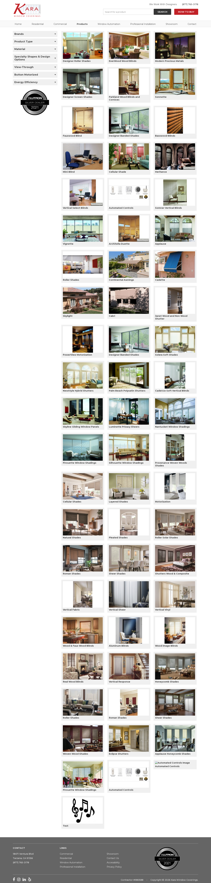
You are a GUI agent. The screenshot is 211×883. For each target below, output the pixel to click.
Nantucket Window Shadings (172, 426)
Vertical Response (119, 681)
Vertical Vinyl (162, 609)
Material (19, 49)
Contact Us (113, 858)
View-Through (24, 67)
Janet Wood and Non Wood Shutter (171, 317)
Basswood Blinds (165, 135)
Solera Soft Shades (166, 354)
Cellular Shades (72, 501)
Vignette (68, 243)
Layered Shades (118, 501)
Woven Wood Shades (75, 753)
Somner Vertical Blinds (168, 208)
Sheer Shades (117, 573)
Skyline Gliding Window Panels (81, 426)
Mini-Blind (69, 171)
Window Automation (109, 24)
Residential (38, 24)
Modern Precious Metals (169, 61)
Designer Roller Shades (77, 61)
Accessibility (113, 862)
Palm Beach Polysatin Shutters (127, 390)
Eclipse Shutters (118, 753)
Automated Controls (121, 208)
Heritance (161, 171)
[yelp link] (30, 880)
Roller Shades (71, 280)
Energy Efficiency (26, 82)
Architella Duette (119, 243)
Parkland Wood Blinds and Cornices (124, 98)
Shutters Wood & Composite (172, 573)
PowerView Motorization (77, 354)
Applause (160, 243)
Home (18, 24)
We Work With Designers (163, 4)
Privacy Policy (114, 866)
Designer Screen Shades (77, 97)
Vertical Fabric (71, 609)
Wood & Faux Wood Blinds (78, 645)
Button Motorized (26, 74)
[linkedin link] (25, 880)
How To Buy (186, 11)
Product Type (23, 41)
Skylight (67, 316)
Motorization (162, 501)
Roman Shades (71, 573)
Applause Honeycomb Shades (172, 753)
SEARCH (162, 11)
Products (82, 24)
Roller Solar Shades (166, 537)
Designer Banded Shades (124, 135)
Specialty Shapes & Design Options (32, 58)
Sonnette (161, 97)
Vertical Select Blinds (75, 208)
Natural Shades (72, 537)
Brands (19, 34)
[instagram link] (20, 880)
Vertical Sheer (117, 609)
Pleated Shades (118, 537)
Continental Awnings (121, 280)
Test (65, 825)
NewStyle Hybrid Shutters (78, 390)
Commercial (60, 24)
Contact (192, 24)
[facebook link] (15, 880)
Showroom (172, 24)
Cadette (160, 280)
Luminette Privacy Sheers (124, 426)
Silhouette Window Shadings (126, 462)
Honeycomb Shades (167, 681)
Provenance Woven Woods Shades (171, 464)
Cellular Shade (117, 171)
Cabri (112, 316)
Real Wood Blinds (73, 681)
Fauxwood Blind (72, 135)
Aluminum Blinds (119, 645)
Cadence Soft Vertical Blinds (172, 390)
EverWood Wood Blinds (122, 61)
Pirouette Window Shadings (79, 462)
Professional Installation (143, 24)
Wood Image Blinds (166, 645)
